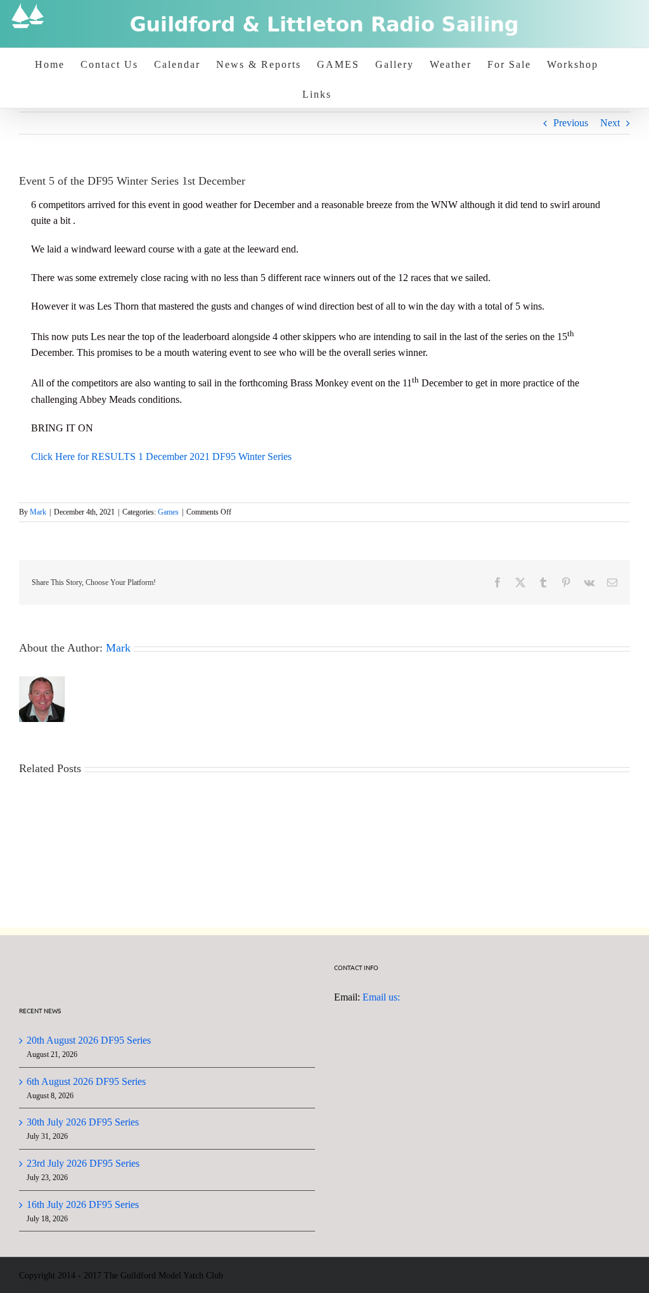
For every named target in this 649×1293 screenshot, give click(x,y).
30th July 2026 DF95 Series (83, 1122)
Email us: (381, 997)
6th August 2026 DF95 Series (86, 1081)
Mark (38, 512)
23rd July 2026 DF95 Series (83, 1163)
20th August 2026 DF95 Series (89, 1040)
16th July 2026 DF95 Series (83, 1204)
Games (168, 512)
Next (610, 122)
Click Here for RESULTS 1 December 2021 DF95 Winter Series (161, 456)
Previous (570, 122)
